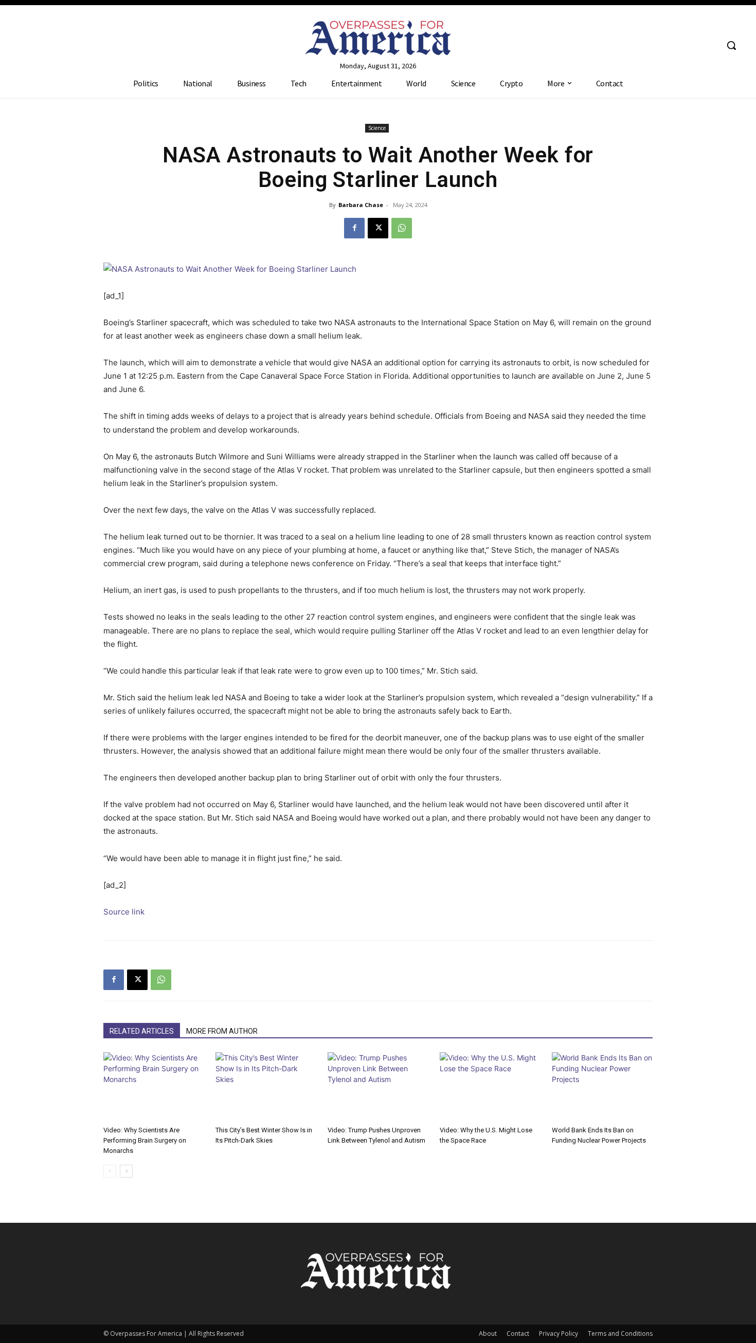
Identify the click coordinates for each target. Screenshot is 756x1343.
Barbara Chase (360, 205)
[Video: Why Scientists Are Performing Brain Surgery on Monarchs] (153, 1087)
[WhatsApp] (401, 228)
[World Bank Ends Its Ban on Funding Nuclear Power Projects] (602, 1087)
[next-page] (126, 1171)
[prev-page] (109, 1171)
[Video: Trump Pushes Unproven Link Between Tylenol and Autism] (378, 1087)
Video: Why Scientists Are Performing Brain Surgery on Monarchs (144, 1140)
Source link (124, 912)
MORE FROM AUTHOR (222, 1031)
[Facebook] (354, 228)
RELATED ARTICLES (142, 1031)
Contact (518, 1333)
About (488, 1333)
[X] (378, 228)
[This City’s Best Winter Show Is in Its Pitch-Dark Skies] (265, 1087)
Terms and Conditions (620, 1333)
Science (377, 128)
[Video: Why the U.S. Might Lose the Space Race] (490, 1087)
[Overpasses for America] (378, 38)
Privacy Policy (558, 1333)
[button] (731, 45)
